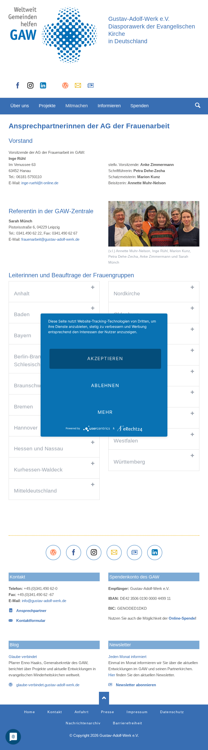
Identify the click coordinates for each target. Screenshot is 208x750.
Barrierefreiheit (127, 723)
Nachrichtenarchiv (83, 723)
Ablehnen (105, 385)
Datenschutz (172, 712)
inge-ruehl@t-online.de (39, 183)
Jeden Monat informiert (127, 656)
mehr (105, 412)
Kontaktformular (30, 620)
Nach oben (104, 698)
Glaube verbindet (23, 656)
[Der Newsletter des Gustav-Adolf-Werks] (90, 87)
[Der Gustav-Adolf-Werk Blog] (65, 87)
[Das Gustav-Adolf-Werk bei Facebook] (18, 87)
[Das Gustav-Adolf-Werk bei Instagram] (93, 552)
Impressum (137, 712)
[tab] (54, 292)
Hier (111, 675)
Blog (14, 644)
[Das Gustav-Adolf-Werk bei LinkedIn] (154, 552)
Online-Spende (182, 618)
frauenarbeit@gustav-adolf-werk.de (50, 239)
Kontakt (17, 576)
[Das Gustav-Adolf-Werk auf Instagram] (30, 87)
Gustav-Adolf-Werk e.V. (138, 19)
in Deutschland (127, 41)
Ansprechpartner (31, 610)
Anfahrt (82, 712)
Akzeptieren (105, 358)
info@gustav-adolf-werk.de (44, 601)
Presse (107, 712)
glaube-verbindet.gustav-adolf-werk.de (47, 685)
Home (29, 712)
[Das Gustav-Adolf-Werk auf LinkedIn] (43, 87)
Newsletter (120, 644)
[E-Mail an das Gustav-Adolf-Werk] (78, 87)
